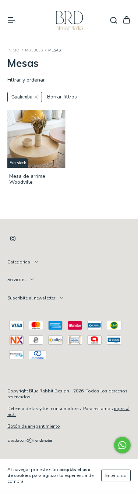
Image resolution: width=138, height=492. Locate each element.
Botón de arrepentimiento (33, 426)
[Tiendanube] (30, 441)
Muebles (34, 50)
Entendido (116, 475)
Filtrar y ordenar (26, 79)
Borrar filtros (62, 96)
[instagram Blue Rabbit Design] (12, 238)
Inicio (13, 50)
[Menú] (11, 20)
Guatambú (21, 97)
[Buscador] (113, 20)
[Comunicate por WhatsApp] (122, 445)
